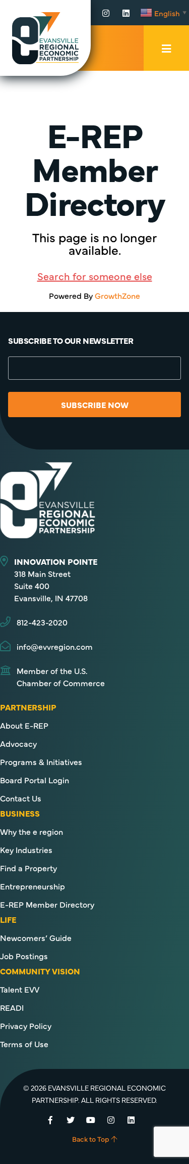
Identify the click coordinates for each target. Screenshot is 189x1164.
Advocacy (18, 743)
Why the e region (31, 831)
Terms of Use (24, 1043)
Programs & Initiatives (41, 761)
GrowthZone (117, 295)
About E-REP (24, 725)
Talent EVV (19, 989)
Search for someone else (94, 276)
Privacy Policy (25, 1025)
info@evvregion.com (55, 646)
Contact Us (20, 797)
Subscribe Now (95, 404)
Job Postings (24, 955)
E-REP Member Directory (47, 904)
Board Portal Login (34, 779)
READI (12, 1007)
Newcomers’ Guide (36, 937)
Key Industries (26, 849)
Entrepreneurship (32, 885)
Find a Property (28, 867)
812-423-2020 (42, 622)
